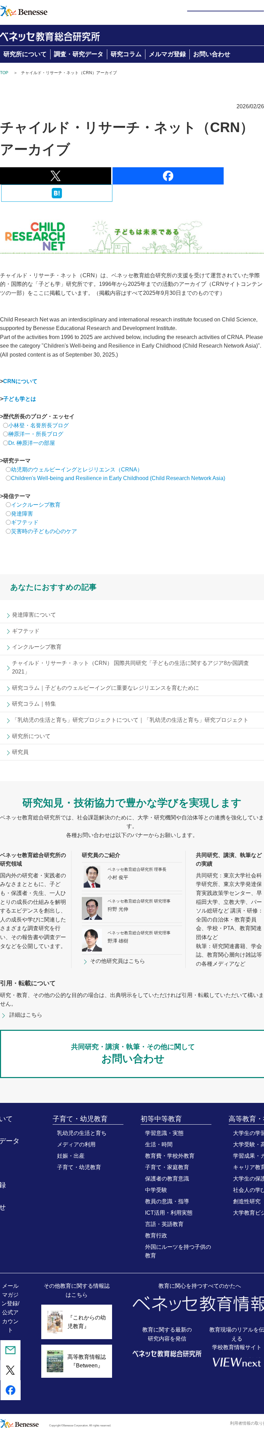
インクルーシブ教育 (36, 505)
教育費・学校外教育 (170, 1156)
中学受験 (156, 1190)
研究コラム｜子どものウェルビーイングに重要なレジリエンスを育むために (105, 688)
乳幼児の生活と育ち (82, 1133)
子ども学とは (19, 399)
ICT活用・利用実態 (168, 1213)
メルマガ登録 (167, 54)
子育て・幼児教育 (79, 1167)
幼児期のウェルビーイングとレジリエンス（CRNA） (77, 469)
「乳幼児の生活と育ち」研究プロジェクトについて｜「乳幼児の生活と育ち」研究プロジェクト (130, 720)
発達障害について (34, 615)
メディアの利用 (76, 1144)
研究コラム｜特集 (34, 704)
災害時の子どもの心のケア (44, 531)
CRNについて (20, 381)
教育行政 (156, 1235)
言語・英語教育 (164, 1224)
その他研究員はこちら (117, 961)
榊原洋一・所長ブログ (35, 434)
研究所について (25, 54)
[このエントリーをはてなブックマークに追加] (56, 197)
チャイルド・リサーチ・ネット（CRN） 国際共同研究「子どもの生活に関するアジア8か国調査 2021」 (130, 667)
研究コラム (126, 54)
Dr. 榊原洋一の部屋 (31, 443)
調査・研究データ (78, 54)
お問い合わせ (211, 54)
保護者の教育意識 (167, 1179)
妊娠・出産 (71, 1156)
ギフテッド (24, 522)
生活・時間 (159, 1144)
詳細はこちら (25, 1015)
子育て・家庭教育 (167, 1167)
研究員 (20, 752)
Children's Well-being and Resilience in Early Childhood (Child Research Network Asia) (118, 478)
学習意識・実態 (164, 1133)
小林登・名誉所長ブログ (38, 425)
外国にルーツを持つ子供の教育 (178, 1251)
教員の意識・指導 (167, 1201)
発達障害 (22, 514)
